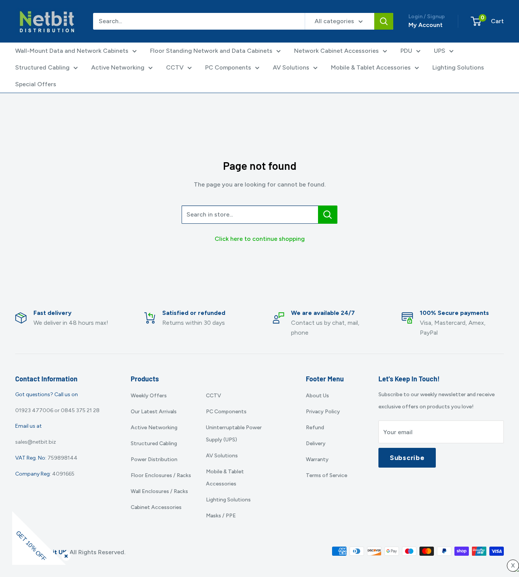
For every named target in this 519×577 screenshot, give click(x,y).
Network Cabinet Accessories (336, 50)
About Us (317, 395)
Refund (315, 427)
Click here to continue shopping (260, 238)
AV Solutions (291, 67)
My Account (425, 24)
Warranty (317, 459)
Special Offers (35, 84)
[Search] (383, 21)
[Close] (65, 555)
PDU (406, 50)
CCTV (175, 67)
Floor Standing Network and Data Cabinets (211, 50)
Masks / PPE (221, 515)
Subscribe (407, 458)
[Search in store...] (327, 215)
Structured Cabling (42, 67)
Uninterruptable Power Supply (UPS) (234, 433)
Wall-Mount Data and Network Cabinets (71, 50)
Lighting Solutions (458, 67)
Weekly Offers (149, 395)
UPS (439, 50)
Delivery (316, 443)
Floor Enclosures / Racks (161, 475)
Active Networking (117, 67)
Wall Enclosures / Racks (159, 491)
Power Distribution (154, 459)
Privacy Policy (323, 411)
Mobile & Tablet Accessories (371, 67)
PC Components (228, 67)
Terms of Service (326, 475)
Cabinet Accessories (156, 507)
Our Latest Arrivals (154, 411)
